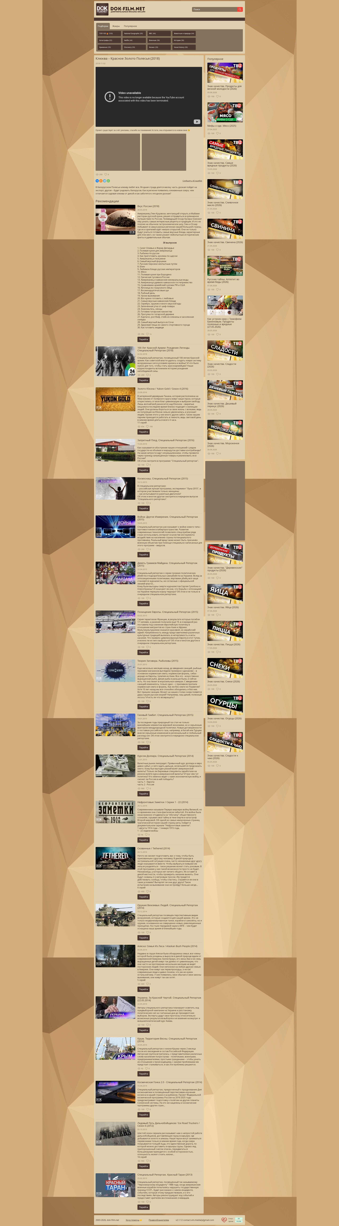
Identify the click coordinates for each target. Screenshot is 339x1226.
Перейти (143, 339)
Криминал (105, 47)
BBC (152, 33)
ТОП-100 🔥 (106, 33)
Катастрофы (105, 40)
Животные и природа (184, 33)
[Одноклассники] (100, 180)
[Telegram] (104, 180)
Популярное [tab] (130, 26)
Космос (153, 47)
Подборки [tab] (103, 26)
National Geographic (133, 33)
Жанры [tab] (116, 26)
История (179, 40)
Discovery (129, 47)
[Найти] (240, 9)
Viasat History (181, 47)
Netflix (128, 40)
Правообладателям (159, 1220)
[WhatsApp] (108, 180)
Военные (154, 40)
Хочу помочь (132, 1220)
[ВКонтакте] (97, 180)
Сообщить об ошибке (192, 180)
